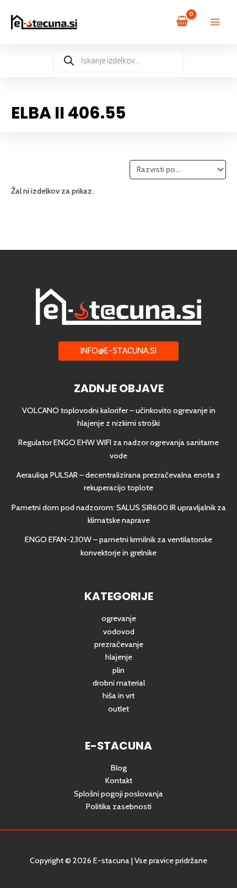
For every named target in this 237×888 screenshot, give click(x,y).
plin (118, 670)
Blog (119, 768)
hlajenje (118, 657)
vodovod (118, 631)
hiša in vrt (118, 695)
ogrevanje (118, 618)
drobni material (119, 683)
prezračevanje (118, 644)
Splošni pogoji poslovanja (118, 794)
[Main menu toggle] (215, 22)
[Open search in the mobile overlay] (118, 60)
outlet (118, 709)
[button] (118, 351)
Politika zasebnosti (119, 806)
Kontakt (118, 780)
